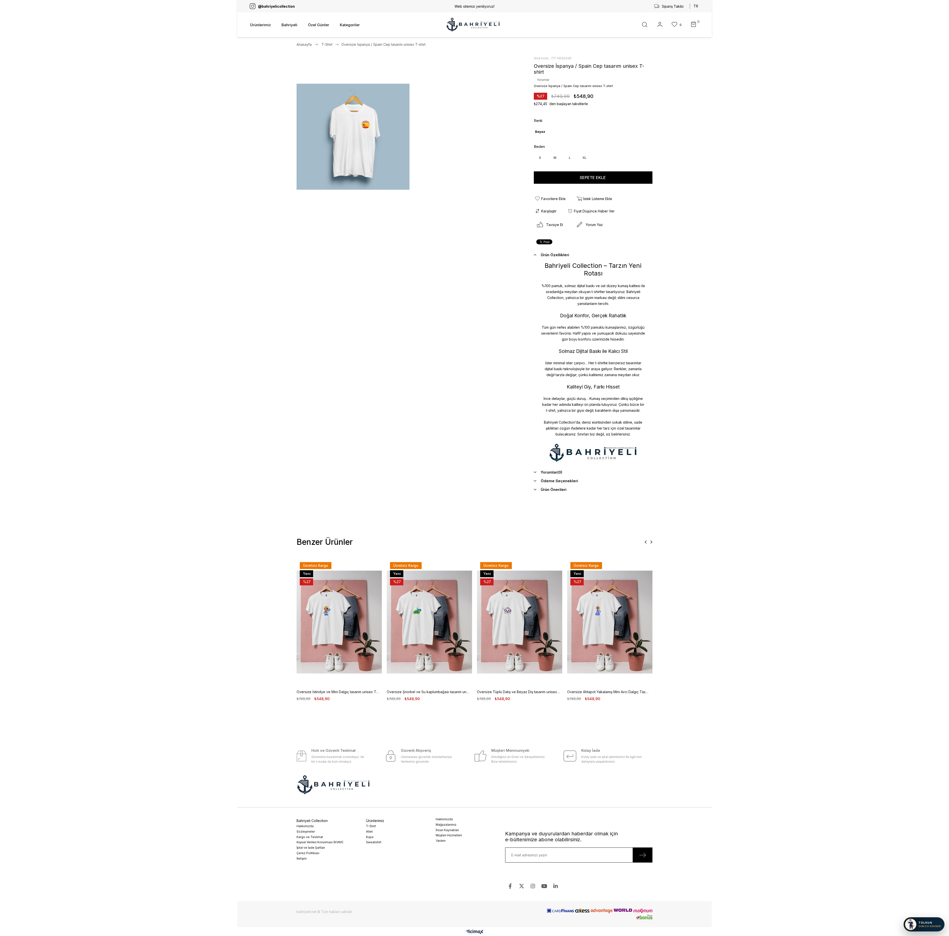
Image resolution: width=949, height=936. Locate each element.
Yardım (441, 841)
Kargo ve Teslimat (310, 837)
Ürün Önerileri (553, 489)
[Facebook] (510, 886)
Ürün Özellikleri (555, 254)
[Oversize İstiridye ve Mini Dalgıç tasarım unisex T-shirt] (339, 622)
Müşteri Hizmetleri (449, 835)
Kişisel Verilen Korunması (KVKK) (320, 842)
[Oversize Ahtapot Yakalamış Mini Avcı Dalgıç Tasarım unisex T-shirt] (609, 622)
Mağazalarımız (446, 824)
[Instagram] (533, 886)
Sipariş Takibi (673, 6)
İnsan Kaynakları (447, 830)
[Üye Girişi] (660, 25)
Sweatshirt (373, 842)
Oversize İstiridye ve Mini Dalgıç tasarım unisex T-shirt (338, 692)
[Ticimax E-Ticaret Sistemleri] (474, 932)
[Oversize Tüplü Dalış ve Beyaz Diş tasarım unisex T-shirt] (519, 622)
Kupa (369, 837)
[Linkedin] (556, 886)
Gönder (642, 855)
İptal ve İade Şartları (311, 847)
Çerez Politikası (308, 853)
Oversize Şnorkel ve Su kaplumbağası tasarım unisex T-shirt (428, 692)
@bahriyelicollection (276, 6)
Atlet (369, 831)
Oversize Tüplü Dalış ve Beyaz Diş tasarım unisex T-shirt (518, 692)
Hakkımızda (305, 826)
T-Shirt (371, 826)
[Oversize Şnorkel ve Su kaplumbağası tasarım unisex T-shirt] (429, 622)
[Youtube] (544, 886)
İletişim (302, 858)
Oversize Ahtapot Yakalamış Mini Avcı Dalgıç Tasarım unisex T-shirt (608, 692)
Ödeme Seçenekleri (559, 481)
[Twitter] (522, 886)
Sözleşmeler (306, 831)
